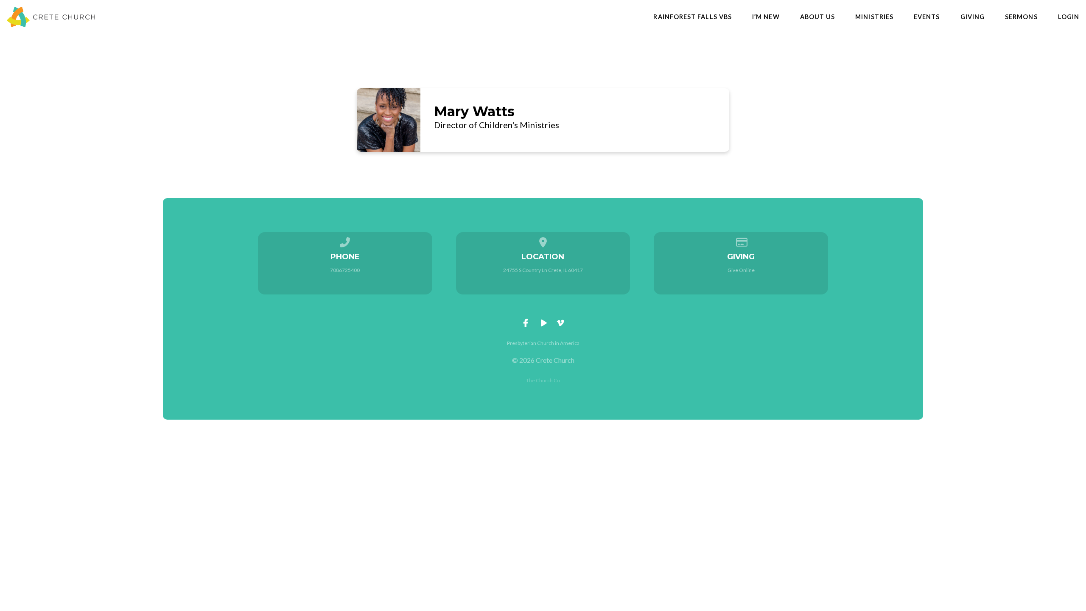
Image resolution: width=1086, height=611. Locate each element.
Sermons (1021, 17)
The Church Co (543, 380)
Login (1068, 17)
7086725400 (345, 270)
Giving (972, 17)
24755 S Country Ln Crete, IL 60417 (543, 270)
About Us (817, 17)
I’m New (766, 17)
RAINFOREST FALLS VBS (692, 17)
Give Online (741, 270)
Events (927, 17)
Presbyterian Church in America (543, 343)
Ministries (874, 17)
